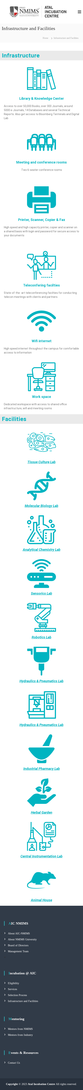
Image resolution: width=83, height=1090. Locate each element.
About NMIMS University (22, 939)
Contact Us (14, 1062)
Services (12, 989)
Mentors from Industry (20, 1035)
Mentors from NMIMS (20, 1029)
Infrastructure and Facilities (23, 1001)
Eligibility (13, 983)
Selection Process (17, 995)
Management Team (18, 951)
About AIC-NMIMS (19, 933)
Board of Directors (18, 945)
